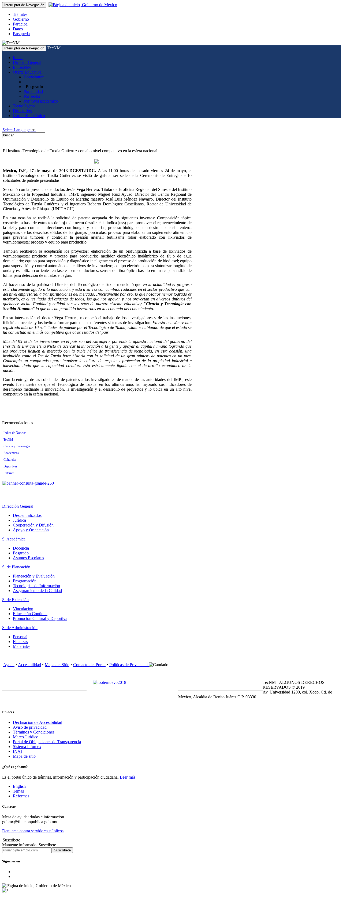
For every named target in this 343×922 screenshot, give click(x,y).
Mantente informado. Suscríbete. (29, 845)
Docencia (21, 548)
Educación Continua (30, 613)
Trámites (20, 14)
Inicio (18, 57)
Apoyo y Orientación (31, 530)
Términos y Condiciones (33, 732)
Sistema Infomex (27, 746)
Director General (27, 62)
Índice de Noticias (14, 433)
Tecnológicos (24, 106)
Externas (8, 473)
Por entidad (33, 91)
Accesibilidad (29, 664)
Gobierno (21, 19)
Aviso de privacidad (30, 727)
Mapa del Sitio (57, 664)
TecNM (54, 48)
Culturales (9, 460)
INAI (17, 751)
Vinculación (23, 609)
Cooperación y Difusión (33, 525)
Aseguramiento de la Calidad (37, 590)
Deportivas (10, 466)
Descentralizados (27, 515)
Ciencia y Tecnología (16, 446)
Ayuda (8, 664)
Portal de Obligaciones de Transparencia (47, 741)
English (19, 786)
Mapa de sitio (24, 756)
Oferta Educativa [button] (27, 72)
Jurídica (19, 520)
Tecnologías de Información (36, 585)
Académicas (11, 453)
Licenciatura (34, 77)
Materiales (21, 646)
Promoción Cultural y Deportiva (40, 618)
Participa (20, 24)
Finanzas (20, 641)
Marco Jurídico (25, 737)
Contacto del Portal (89, 664)
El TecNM (22, 67)
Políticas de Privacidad (129, 664)
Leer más (127, 777)
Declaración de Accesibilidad (37, 722)
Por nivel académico (41, 101)
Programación (24, 581)
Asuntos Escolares (28, 558)
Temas (18, 791)
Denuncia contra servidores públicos (33, 831)
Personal (20, 636)
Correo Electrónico (29, 115)
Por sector (32, 96)
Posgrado (21, 553)
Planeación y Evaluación (34, 576)
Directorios (22, 110)
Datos (18, 29)
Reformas (21, 796)
